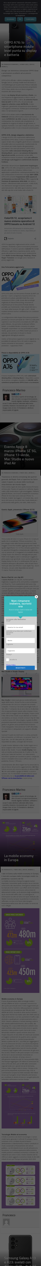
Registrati (20, 668)
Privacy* (9, 654)
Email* (8, 621)
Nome (8, 634)
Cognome (9, 644)
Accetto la (13, 660)
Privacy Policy (10, 665)
